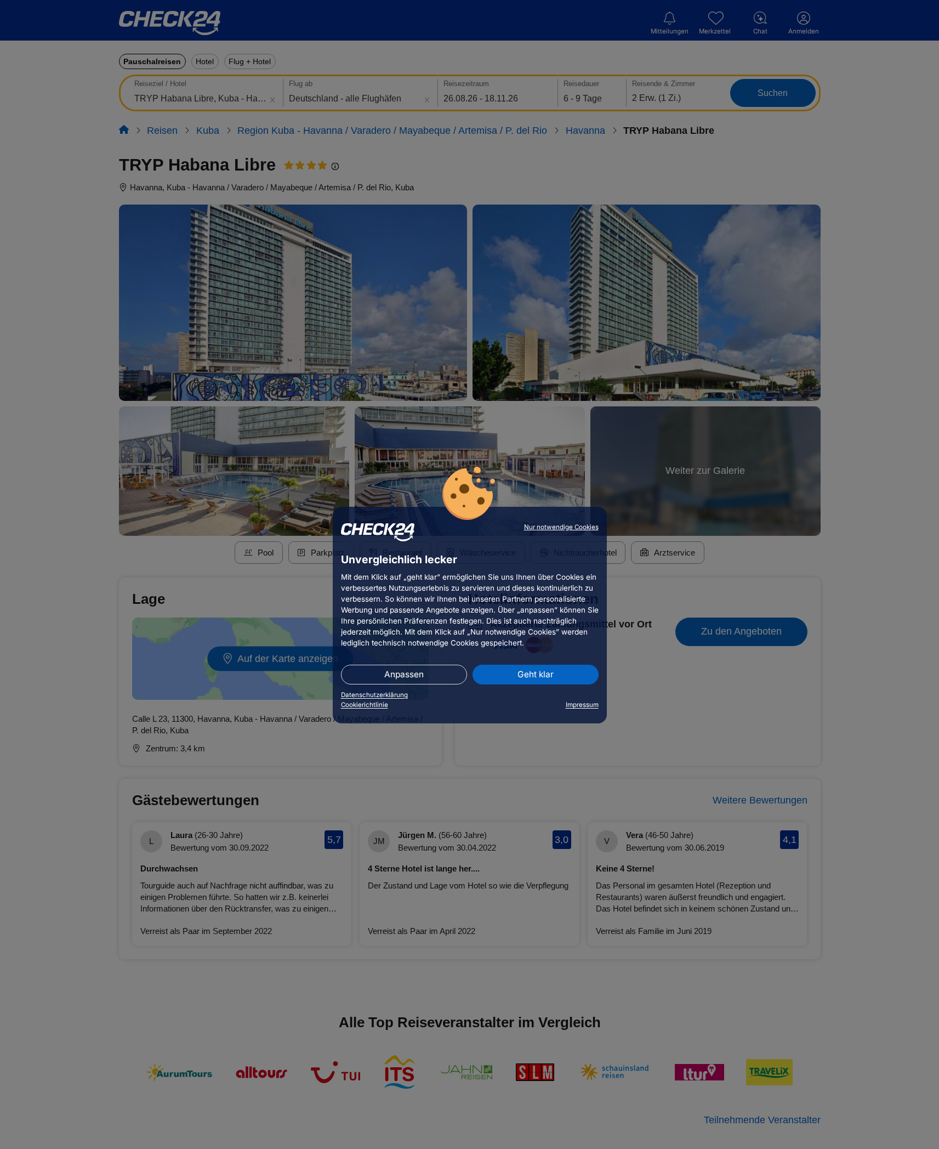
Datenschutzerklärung (374, 695)
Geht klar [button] (535, 674)
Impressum (582, 705)
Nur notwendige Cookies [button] (561, 527)
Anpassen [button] (404, 674)
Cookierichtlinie (364, 705)
